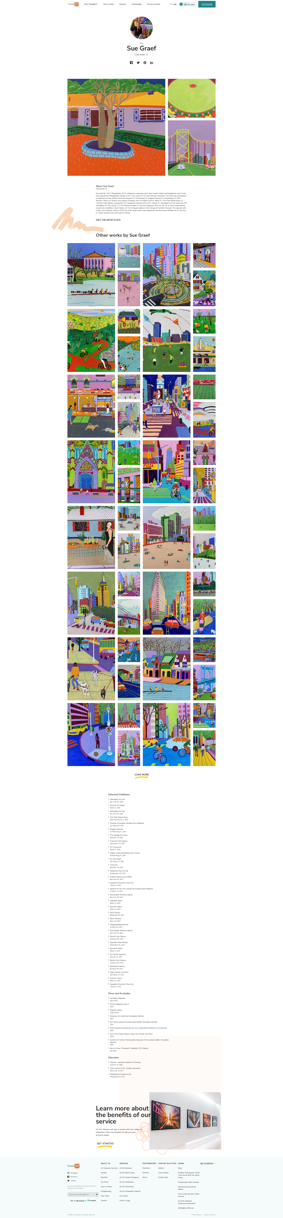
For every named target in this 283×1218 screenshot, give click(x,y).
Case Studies (163, 1173)
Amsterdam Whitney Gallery (121, 895)
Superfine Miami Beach (119, 942)
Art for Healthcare (127, 1182)
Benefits (104, 1177)
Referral (145, 1173)
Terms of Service (210, 1215)
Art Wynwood (115, 847)
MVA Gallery (115, 912)
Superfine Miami (116, 901)
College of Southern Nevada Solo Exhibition (127, 823)
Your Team (105, 1196)
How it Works (106, 1186)
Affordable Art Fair (117, 799)
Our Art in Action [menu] (153, 4)
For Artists (124, 1196)
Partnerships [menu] (137, 4)
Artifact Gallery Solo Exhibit (121, 877)
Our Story (104, 1182)
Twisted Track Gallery (118, 841)
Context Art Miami (117, 805)
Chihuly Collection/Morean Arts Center (125, 853)
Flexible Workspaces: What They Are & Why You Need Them (189, 1175)
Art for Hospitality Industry (130, 1191)
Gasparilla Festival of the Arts (122, 883)
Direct (144, 1177)
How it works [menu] (108, 4)
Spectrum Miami (116, 948)
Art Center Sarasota (118, 954)
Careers (104, 1200)
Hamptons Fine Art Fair (119, 871)
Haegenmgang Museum (119, 924)
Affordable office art (186, 1208)
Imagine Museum (116, 829)
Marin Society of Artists (119, 972)
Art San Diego (115, 859)
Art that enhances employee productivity (186, 1202)
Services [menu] (122, 4)
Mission (104, 1173)
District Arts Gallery (118, 936)
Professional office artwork (188, 1182)
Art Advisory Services (109, 1168)
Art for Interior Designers (129, 1177)
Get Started (207, 4)
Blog (180, 1168)
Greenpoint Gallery (117, 966)
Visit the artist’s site (108, 219)
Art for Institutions (127, 1186)
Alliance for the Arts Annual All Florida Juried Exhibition (131, 889)
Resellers (146, 1168)
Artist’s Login (125, 1200)
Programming (106, 1191)
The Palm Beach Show (119, 817)
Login (174, 4)
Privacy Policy (196, 1215)
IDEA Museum (115, 918)
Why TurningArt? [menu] (91, 4)
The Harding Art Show (119, 835)
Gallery (161, 1168)
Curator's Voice (116, 978)
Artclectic (114, 865)
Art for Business (126, 1168)
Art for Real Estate (127, 1173)
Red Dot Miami (116, 906)
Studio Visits (163, 1177)
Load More (142, 774)
